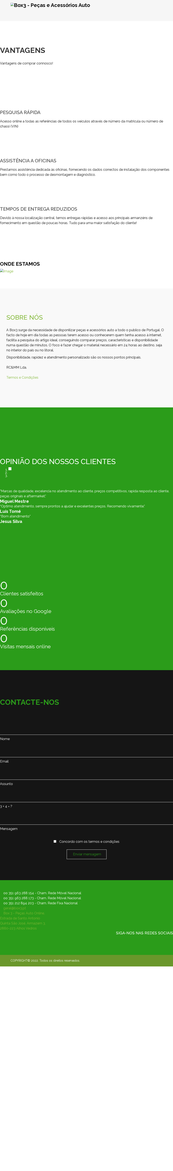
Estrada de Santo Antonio (20, 918)
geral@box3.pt (14, 908)
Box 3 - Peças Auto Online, (24, 913)
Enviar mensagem (86, 854)
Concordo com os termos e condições (88, 842)
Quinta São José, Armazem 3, (23, 923)
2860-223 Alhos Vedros (18, 928)
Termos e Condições (22, 377)
